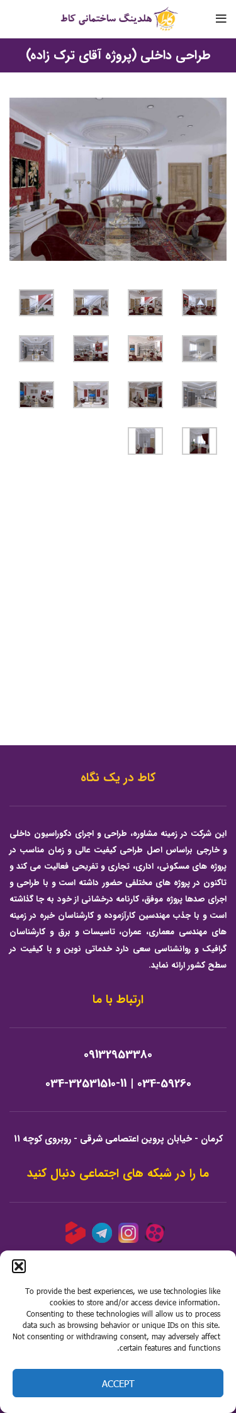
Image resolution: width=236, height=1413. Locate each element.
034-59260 (164, 1084)
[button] (19, 1266)
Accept (118, 1383)
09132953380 (118, 1055)
